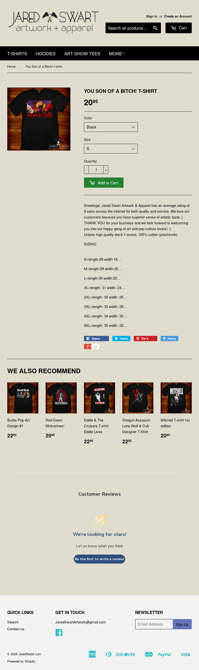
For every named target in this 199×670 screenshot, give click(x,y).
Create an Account (178, 16)
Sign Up (182, 624)
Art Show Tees (82, 53)
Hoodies (46, 53)
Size (87, 139)
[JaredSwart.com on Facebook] (59, 633)
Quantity (90, 161)
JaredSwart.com (29, 654)
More (115, 53)
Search (13, 621)
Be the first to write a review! (99, 559)
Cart (182, 27)
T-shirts (17, 53)
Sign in (151, 16)
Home (11, 66)
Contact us (16, 628)
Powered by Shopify (21, 661)
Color (88, 117)
